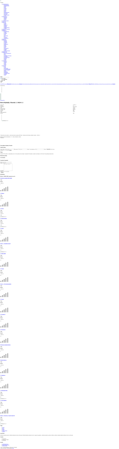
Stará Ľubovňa (6, 48)
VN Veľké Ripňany (3, 400)
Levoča (5, 43)
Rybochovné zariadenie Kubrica (5, 344)
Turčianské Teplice (7, 73)
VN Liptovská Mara (3, 218)
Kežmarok (5, 42)
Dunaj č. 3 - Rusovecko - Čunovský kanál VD (7, 415)
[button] (1, 100)
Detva (5, 7)
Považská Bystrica (6, 57)
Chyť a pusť (4, 21)
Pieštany (5, 62)
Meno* (1, 162)
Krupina (5, 8)
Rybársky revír (93, 83)
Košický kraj (4, 22)
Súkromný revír (4, 51)
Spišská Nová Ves (6, 27)
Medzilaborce (6, 44)
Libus (13, 448)
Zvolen (5, 15)
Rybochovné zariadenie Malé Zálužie (6, 178)
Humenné (5, 41)
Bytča (5, 66)
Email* (1, 163)
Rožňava (5, 25)
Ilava (5, 54)
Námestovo (5, 71)
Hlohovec (5, 61)
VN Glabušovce (2, 375)
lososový (87, 83)
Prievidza (5, 58)
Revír (90, 83)
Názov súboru (2, 149)
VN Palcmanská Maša (3, 390)
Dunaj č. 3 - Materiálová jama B (5, 243)
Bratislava (5, 17)
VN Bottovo (2, 193)
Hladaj (1, 81)
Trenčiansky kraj (4, 52)
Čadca (5, 67)
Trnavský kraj (4, 60)
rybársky (113, 83)
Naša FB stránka (4, 445)
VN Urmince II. (2, 314)
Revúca (5, 11)
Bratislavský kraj (4, 16)
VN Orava (2, 208)
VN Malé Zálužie (3, 253)
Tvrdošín (5, 74)
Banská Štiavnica (6, 5)
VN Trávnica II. (2, 329)
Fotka (45, 149)
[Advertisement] (28, 128)
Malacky (5, 18)
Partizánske (5, 56)
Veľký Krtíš (6, 13)
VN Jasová (2, 299)
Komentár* (2, 170)
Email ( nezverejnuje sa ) (31, 149)
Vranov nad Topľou (7, 50)
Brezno (5, 6)
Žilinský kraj (4, 65)
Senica (5, 63)
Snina (5, 47)
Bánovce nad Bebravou (7, 53)
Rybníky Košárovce (3, 360)
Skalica (5, 64)
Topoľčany (5, 37)
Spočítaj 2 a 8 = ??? (3, 171)
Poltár (5, 10)
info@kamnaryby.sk (5, 444)
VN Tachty (2, 268)
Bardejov (5, 40)
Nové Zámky (6, 35)
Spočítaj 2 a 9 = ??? (3, 150)
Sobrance (5, 26)
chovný (3, 427)
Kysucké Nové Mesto (7, 69)
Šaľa (4, 36)
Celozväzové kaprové (5, 20)
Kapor (20, 83)
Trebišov (5, 28)
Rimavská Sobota (6, 12)
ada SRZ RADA (4, 430)
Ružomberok (6, 72)
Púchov (5, 59)
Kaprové (9, 83)
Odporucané (4, 39)
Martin (5, 70)
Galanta (5, 32)
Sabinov (5, 46)
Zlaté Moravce (6, 38)
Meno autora (16, 149)
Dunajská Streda (6, 31)
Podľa (3, 78)
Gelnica (5, 23)
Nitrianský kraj (4, 30)
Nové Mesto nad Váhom (7, 55)
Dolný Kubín (6, 68)
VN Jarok (2, 228)
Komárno (5, 33)
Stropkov (5, 49)
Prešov (5, 45)
